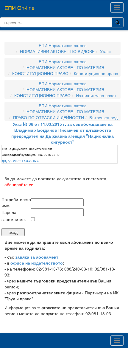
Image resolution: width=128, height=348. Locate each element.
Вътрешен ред (103, 117)
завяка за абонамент (36, 257)
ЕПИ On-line (19, 7)
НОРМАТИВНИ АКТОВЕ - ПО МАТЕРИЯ (65, 67)
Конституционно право (96, 73)
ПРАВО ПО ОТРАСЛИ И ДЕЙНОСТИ (48, 117)
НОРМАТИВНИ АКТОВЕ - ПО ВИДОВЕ (57, 51)
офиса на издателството (36, 263)
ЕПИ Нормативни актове (63, 45)
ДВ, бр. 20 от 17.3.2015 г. (20, 161)
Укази (105, 51)
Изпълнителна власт (96, 95)
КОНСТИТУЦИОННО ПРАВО (40, 73)
